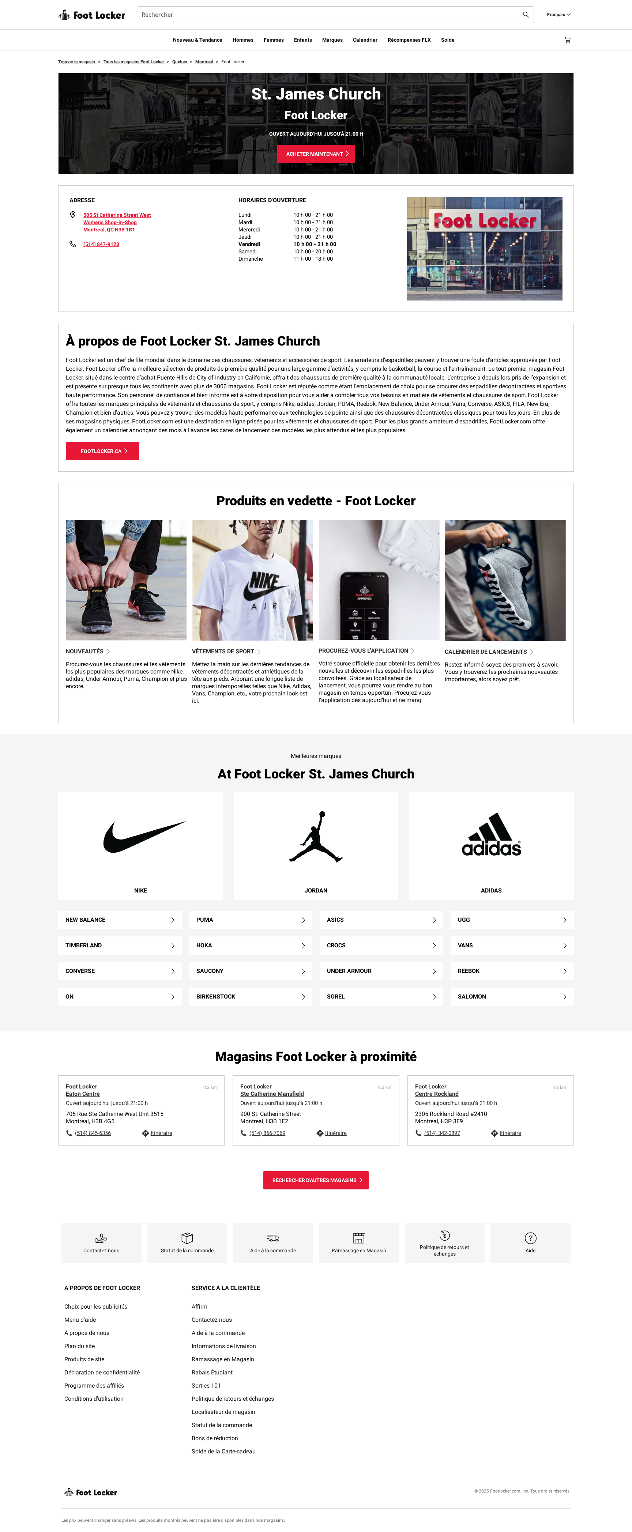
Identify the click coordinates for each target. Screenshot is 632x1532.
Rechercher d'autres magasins (314, 1180)
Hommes (243, 40)
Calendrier (365, 40)
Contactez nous (212, 1319)
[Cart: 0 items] (567, 39)
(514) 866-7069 (267, 1133)
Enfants (303, 40)
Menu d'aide (80, 1319)
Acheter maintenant (314, 154)
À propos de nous (86, 1332)
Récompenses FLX (409, 40)
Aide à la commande (218, 1332)
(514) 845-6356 (93, 1133)
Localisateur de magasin (223, 1411)
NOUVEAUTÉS (85, 651)
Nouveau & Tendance (197, 40)
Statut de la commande (222, 1425)
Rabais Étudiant (212, 1372)
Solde (448, 40)
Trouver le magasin (77, 61)
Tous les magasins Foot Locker (134, 61)
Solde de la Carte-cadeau (224, 1451)
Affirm (199, 1306)
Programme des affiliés (94, 1385)
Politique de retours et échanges (233, 1398)
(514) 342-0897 (442, 1133)
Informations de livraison (224, 1346)
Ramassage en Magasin (223, 1359)
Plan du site (79, 1346)
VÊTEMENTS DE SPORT (223, 651)
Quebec (180, 61)
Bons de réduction (215, 1438)
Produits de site (84, 1359)
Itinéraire (161, 1133)
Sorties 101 (206, 1385)
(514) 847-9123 (101, 244)
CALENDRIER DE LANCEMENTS (486, 651)
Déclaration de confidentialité (102, 1372)
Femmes (274, 40)
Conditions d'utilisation (94, 1398)
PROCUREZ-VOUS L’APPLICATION (363, 650)
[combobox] (335, 15)
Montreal (204, 61)
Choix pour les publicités (95, 1306)
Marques (332, 40)
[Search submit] (526, 15)
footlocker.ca (101, 451)
